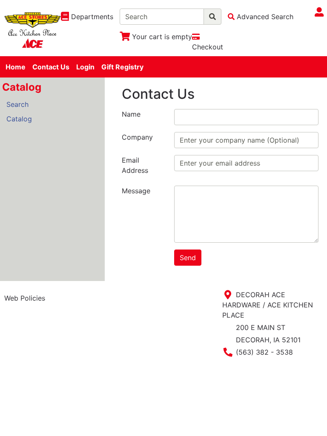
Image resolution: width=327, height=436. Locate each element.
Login (85, 67)
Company (137, 137)
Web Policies (24, 298)
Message (136, 190)
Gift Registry (122, 67)
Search (17, 104)
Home (16, 67)
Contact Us (50, 67)
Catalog (19, 119)
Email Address (135, 165)
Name (131, 114)
